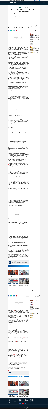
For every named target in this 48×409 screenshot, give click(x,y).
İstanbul (25, 238)
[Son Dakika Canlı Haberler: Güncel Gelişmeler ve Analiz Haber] (12, 2)
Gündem (14, 400)
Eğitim (9, 164)
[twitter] (10, 30)
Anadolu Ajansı (14, 261)
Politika (14, 402)
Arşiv (25, 401)
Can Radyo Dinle (14, 0)
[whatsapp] (11, 30)
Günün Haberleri (26, 400)
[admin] (39, 0)
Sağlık (9, 403)
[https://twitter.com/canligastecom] (35, 0)
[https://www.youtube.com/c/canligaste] (23, 403)
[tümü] (42, 2)
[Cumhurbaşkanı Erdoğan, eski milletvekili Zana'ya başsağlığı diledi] (13, 272)
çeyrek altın (26, 342)
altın (16, 341)
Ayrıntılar (35, 408)
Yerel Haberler (25, 399)
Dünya (14, 399)
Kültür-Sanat (15, 401)
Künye (17, 0)
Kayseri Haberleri (10, 0)
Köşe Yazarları (20, 401)
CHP (14, 310)
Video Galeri (20, 400)
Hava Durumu (31, 399)
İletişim (19, 0)
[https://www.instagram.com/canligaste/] (36, 0)
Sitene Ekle (13, 405)
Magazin (9, 402)
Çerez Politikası (31, 405)
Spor (14, 403)
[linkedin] (14, 30)
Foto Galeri (20, 399)
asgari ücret (15, 354)
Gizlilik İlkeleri (35, 405)
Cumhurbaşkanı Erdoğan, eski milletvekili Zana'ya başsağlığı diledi (13, 276)
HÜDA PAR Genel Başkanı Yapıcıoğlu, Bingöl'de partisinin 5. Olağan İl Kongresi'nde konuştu (23, 276)
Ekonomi (9, 400)
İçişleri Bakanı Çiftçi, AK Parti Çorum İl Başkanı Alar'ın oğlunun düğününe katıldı (23, 285)
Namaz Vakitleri (31, 401)
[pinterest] (16, 30)
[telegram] (13, 30)
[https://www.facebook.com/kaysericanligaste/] (34, 0)
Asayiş (9, 399)
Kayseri (9, 401)
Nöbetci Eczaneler (32, 400)
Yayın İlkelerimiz (22, 0)
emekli (24, 337)
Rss (11, 405)
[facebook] (8, 30)
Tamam (37, 408)
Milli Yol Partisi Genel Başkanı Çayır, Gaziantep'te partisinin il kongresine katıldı (13, 285)
